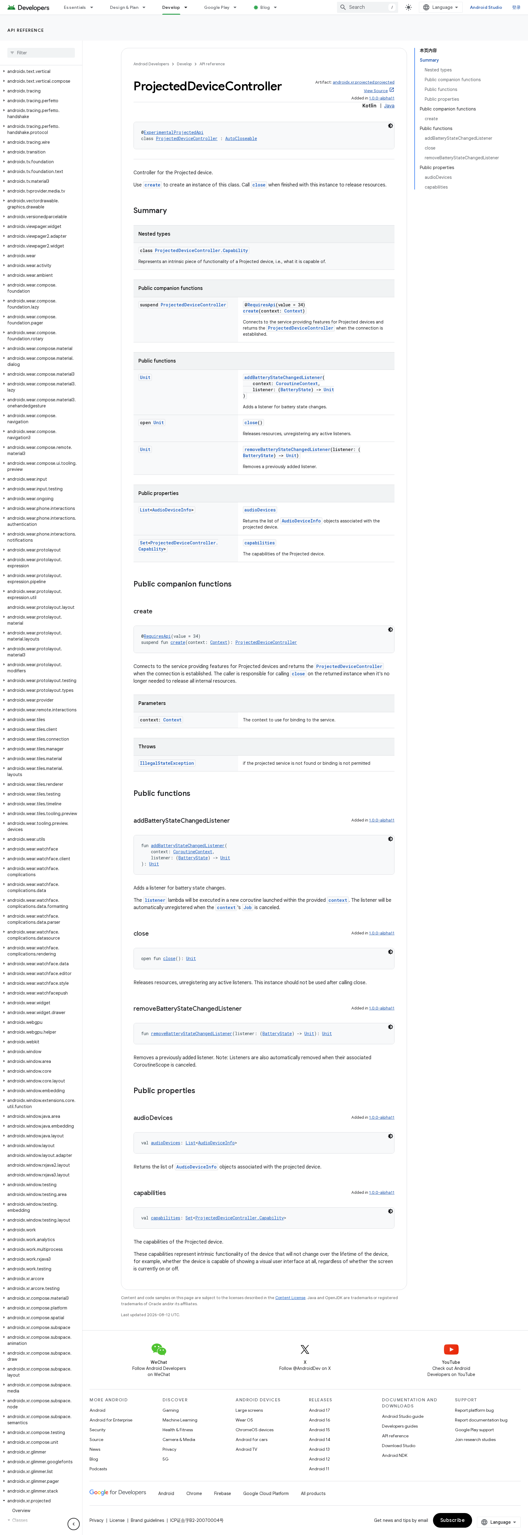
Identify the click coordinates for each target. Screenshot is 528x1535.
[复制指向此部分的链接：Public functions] (196, 794)
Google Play (217, 7)
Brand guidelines (147, 1520)
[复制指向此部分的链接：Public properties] (201, 1091)
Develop (171, 7)
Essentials (75, 7)
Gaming (171, 1410)
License (117, 1520)
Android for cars (251, 1439)
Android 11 (319, 1469)
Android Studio (486, 7)
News (95, 1449)
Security (97, 1429)
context (337, 900)
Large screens (249, 1410)
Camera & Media (179, 1439)
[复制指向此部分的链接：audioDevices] (179, 1118)
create (152, 185)
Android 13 (319, 1449)
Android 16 (319, 1420)
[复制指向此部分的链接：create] (158, 612)
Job (248, 907)
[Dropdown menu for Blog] (278, 7)
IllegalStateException (167, 763)
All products (313, 1493)
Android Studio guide (403, 1416)
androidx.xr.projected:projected (363, 82)
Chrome (194, 1493)
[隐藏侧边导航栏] (74, 1524)
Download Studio (398, 1445)
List (145, 510)
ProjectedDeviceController (187, 138)
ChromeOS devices (254, 1429)
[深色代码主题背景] (390, 125)
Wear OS (244, 1420)
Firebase (222, 1493)
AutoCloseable (241, 138)
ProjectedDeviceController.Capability (201, 250)
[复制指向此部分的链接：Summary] (173, 211)
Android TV (246, 1449)
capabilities (259, 543)
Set (144, 543)
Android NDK (394, 1455)
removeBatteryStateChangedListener (287, 449)
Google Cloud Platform (266, 1493)
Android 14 (319, 1439)
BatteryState (295, 389)
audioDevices (260, 510)
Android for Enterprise (111, 1420)
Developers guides (400, 1426)
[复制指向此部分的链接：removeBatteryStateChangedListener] (248, 1009)
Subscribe (452, 1520)
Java (389, 106)
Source (96, 1439)
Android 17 (319, 1410)
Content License (290, 1297)
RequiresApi (262, 305)
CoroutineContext (297, 383)
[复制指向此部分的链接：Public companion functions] (238, 584)
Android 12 (319, 1459)
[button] (40, 71)
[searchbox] (41, 53)
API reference (25, 30)
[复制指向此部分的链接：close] (155, 934)
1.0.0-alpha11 (381, 98)
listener (155, 900)
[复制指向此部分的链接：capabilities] (172, 1193)
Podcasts (98, 1469)
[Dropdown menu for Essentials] (94, 7)
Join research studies (475, 1439)
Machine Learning (180, 1420)
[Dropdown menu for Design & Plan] (146, 7)
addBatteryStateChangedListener (283, 377)
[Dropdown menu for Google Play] (237, 7)
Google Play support (474, 1429)
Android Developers (151, 64)
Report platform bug (474, 1410)
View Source (376, 90)
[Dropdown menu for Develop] (188, 7)
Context (293, 311)
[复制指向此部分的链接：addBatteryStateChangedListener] (236, 821)
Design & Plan (124, 7)
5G (166, 1459)
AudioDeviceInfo (171, 510)
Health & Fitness (178, 1429)
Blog (265, 7)
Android (97, 1410)
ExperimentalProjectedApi (174, 132)
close (259, 185)
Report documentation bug (481, 1420)
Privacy (169, 1449)
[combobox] (367, 7)
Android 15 (319, 1429)
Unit (145, 377)
